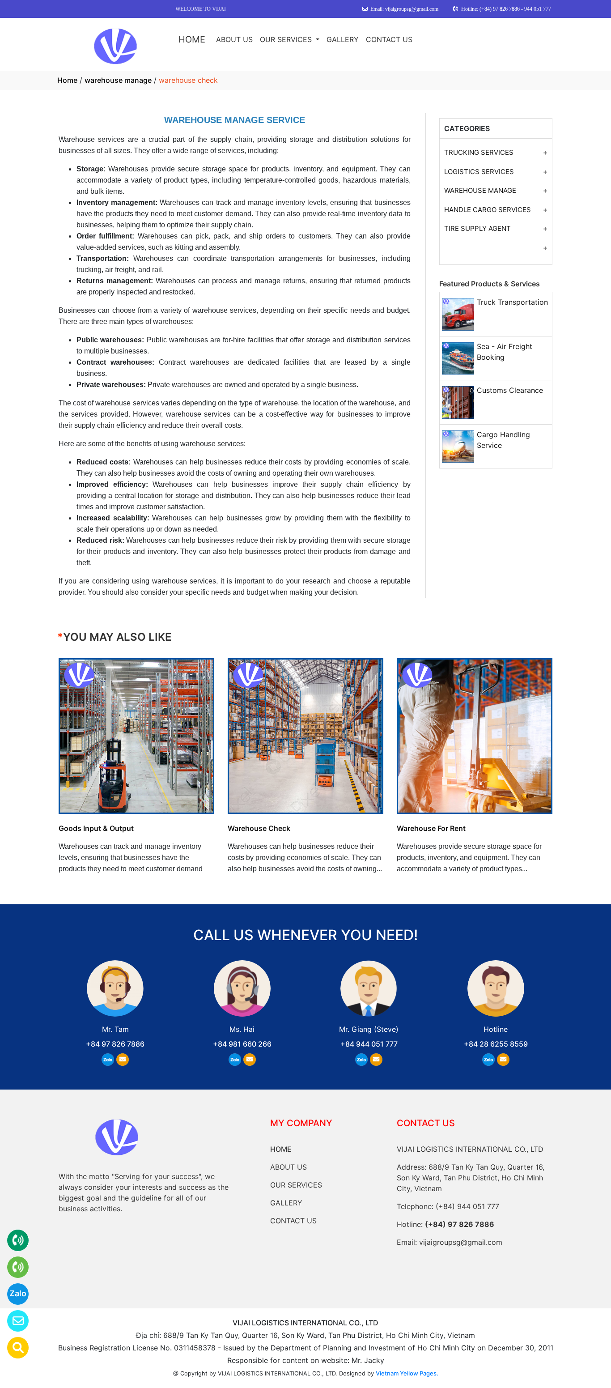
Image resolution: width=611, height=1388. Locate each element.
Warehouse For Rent (431, 828)
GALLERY (343, 39)
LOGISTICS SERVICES (479, 171)
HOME (191, 39)
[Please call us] (12, 1267)
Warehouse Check (259, 828)
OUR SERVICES (287, 39)
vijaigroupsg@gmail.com (460, 1242)
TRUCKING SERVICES (478, 152)
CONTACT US (389, 39)
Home (67, 80)
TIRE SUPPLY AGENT (477, 228)
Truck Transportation (512, 302)
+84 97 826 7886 (115, 1043)
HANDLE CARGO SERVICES (487, 209)
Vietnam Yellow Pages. (407, 1373)
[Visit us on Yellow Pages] (12, 1348)
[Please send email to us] (12, 1321)
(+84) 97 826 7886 (459, 1224)
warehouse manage (118, 80)
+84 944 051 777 (369, 1043)
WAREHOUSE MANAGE (480, 190)
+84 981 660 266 (242, 1043)
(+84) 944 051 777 (467, 1206)
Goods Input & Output (96, 828)
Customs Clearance (510, 390)
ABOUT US (234, 39)
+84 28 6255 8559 (496, 1043)
